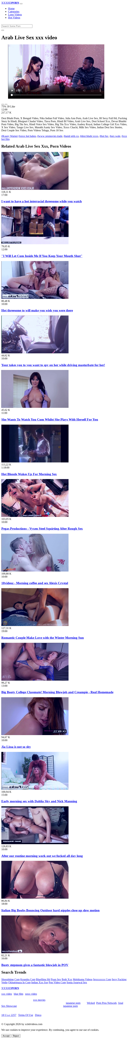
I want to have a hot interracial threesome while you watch (41, 201)
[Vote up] (2, 104)
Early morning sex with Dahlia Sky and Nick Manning (39, 801)
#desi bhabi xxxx (89, 136)
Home (11, 8)
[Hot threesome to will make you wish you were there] (35, 298)
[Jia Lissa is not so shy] (35, 734)
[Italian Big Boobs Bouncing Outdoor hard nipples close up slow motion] (35, 897)
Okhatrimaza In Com (19, 982)
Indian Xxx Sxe (39, 982)
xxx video (6, 993)
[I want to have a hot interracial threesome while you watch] (35, 188)
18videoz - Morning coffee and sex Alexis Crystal (34, 583)
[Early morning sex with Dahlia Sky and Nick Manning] (35, 788)
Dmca (38, 1015)
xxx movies (39, 999)
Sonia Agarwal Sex (77, 982)
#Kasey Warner (9, 136)
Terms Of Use (25, 1015)
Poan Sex (56, 979)
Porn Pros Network (106, 1003)
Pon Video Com (57, 982)
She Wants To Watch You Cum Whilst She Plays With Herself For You (49, 419)
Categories (13, 11)
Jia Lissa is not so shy (16, 747)
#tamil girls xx (71, 136)
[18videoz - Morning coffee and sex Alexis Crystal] (35, 570)
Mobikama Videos (82, 979)
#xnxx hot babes (27, 136)
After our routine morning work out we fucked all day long (42, 856)
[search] (2, 30)
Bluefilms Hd (43, 979)
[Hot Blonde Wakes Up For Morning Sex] (35, 461)
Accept (6, 1036)
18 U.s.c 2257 (8, 1015)
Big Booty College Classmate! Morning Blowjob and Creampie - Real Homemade (57, 692)
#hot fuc (104, 136)
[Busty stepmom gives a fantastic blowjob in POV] (35, 952)
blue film (18, 993)
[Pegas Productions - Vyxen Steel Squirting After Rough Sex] (35, 516)
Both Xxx (67, 979)
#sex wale (115, 136)
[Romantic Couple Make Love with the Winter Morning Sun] (35, 625)
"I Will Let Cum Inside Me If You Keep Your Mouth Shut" (41, 256)
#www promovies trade (49, 136)
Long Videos (15, 14)
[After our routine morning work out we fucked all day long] (35, 843)
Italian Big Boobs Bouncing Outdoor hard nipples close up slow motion (50, 910)
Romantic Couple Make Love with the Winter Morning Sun (42, 637)
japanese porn (73, 1003)
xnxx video (31, 993)
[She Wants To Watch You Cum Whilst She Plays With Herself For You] (35, 406)
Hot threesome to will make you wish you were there (37, 310)
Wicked (91, 1003)
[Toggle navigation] (21, 3)
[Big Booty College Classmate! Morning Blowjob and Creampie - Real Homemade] (35, 679)
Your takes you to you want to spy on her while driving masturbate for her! (53, 365)
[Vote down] (6, 104)
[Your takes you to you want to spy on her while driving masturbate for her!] (35, 352)
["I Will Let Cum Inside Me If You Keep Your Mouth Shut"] (35, 243)
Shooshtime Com (10, 979)
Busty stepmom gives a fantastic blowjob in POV (34, 965)
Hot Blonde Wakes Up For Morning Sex (29, 474)
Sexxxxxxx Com (102, 979)
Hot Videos (14, 17)
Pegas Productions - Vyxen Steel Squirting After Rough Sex (42, 528)
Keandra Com (27, 979)
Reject (16, 1036)
